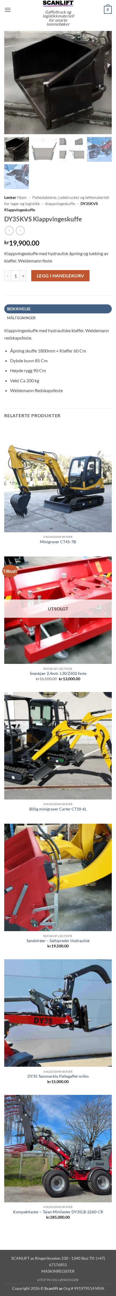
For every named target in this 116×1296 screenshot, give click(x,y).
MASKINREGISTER (58, 1271)
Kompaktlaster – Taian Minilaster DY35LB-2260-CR (58, 1212)
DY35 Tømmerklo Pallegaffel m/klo (58, 1076)
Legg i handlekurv (60, 275)
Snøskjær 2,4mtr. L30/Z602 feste (58, 673)
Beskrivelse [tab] (19, 309)
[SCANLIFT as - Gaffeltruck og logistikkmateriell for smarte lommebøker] (58, 3)
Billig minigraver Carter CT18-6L (58, 809)
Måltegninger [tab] (21, 318)
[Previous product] (20, 230)
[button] (7, 10)
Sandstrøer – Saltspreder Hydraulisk (58, 940)
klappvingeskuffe (60, 203)
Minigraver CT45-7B (58, 542)
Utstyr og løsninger (58, 1280)
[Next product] (9, 230)
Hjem (22, 197)
